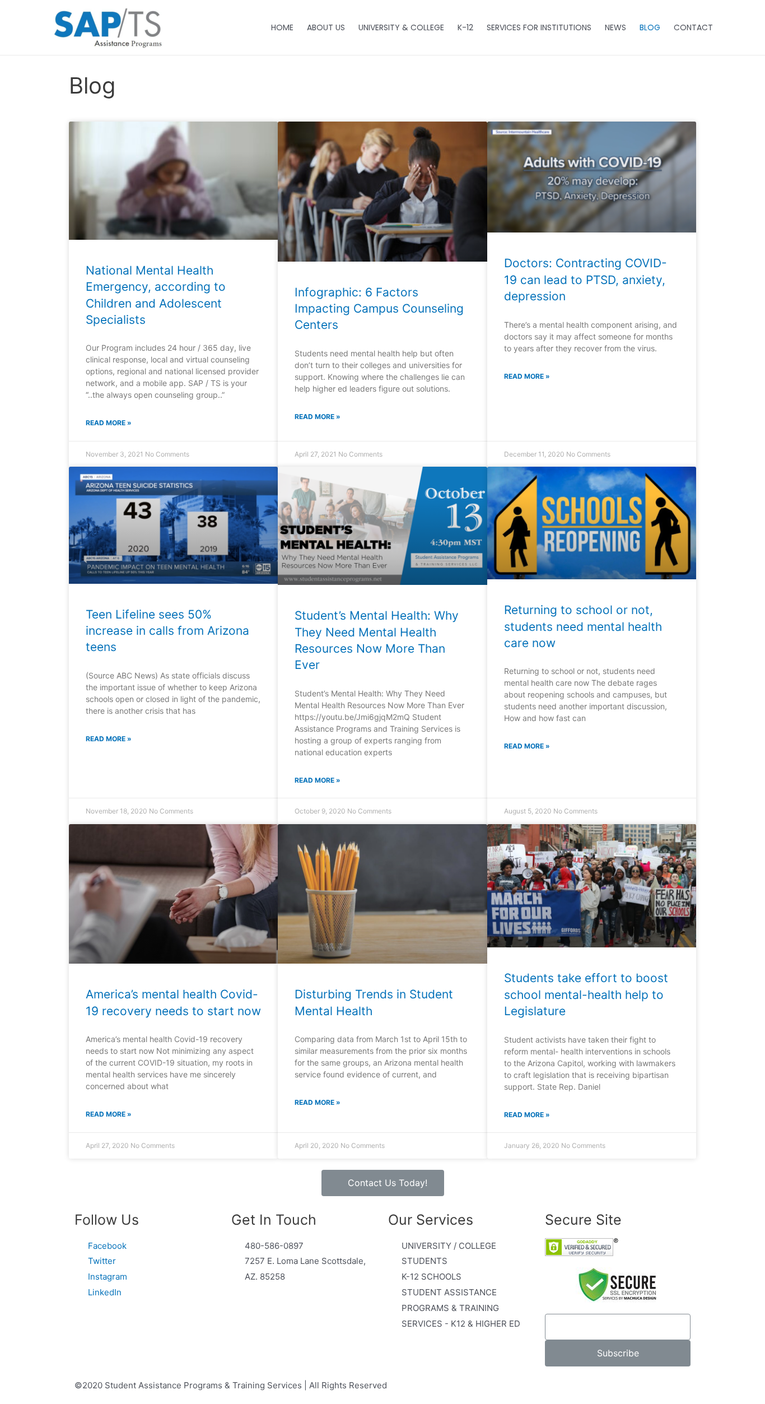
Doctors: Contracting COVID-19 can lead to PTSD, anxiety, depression (585, 279)
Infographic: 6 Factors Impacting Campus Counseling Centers (379, 308)
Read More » (109, 423)
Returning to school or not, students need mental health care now (583, 626)
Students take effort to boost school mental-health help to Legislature (586, 994)
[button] (382, 1183)
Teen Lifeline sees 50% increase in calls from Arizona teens (167, 630)
